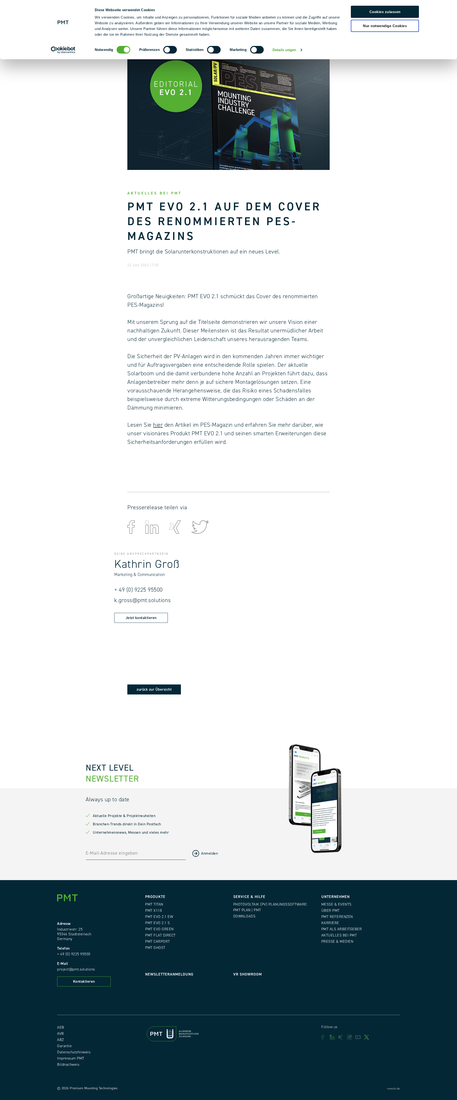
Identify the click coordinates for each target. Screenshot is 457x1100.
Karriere (330, 923)
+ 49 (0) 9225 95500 (138, 590)
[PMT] (69, 898)
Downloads (244, 916)
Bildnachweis (68, 1064)
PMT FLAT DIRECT (160, 935)
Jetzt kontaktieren (141, 617)
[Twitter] (366, 1037)
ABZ (60, 1039)
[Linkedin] (332, 1037)
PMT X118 (153, 910)
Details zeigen (284, 50)
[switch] (170, 50)
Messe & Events (336, 904)
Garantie (64, 1046)
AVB (60, 1033)
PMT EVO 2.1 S (157, 923)
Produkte (155, 896)
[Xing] (340, 1037)
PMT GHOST (155, 947)
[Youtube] (358, 1037)
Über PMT (330, 910)
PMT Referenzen (337, 916)
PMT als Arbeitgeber (341, 929)
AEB (60, 1027)
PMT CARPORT (157, 941)
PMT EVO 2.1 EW (159, 916)
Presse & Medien (337, 941)
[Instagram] (349, 1037)
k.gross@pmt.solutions (142, 600)
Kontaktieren (84, 981)
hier (158, 425)
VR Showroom (247, 974)
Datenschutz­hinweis (73, 1052)
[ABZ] (184, 1035)
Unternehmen (335, 896)
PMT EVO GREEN (159, 929)
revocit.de (393, 1088)
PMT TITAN (154, 904)
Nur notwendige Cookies (385, 26)
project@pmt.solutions (76, 969)
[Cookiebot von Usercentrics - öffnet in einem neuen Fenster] (63, 50)
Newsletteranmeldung (169, 974)
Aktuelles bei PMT (339, 935)
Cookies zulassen (385, 12)
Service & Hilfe (249, 896)
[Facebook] (323, 1037)
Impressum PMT (70, 1058)
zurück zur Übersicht (154, 689)
